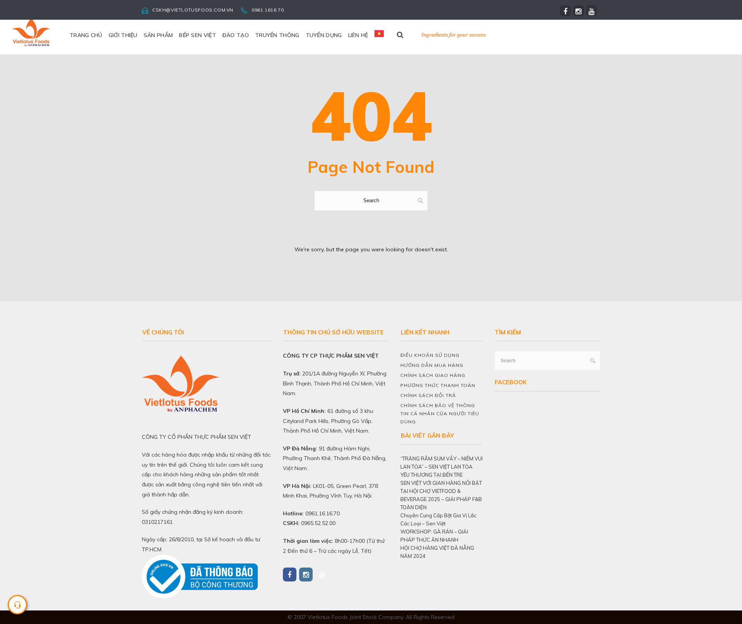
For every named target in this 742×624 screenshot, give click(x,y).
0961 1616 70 (268, 10)
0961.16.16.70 (322, 513)
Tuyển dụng (324, 35)
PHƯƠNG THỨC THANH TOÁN (437, 385)
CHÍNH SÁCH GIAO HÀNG (432, 375)
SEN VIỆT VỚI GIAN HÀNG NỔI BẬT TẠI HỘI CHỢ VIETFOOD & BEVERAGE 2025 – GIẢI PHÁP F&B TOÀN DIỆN (441, 495)
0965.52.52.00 (318, 523)
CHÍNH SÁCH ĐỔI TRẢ (428, 395)
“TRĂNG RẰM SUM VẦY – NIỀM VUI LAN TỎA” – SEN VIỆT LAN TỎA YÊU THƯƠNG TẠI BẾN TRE (441, 466)
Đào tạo (235, 35)
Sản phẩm (158, 35)
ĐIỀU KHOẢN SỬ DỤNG (429, 355)
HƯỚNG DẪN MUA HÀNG (431, 365)
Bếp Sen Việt (197, 35)
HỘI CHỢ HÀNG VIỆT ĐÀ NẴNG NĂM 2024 (437, 552)
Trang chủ (86, 35)
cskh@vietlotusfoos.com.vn (192, 10)
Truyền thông (277, 35)
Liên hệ (358, 35)
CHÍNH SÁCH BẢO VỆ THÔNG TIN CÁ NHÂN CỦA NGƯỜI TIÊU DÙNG (439, 413)
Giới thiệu (123, 35)
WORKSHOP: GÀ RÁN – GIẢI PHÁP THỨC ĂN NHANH (434, 536)
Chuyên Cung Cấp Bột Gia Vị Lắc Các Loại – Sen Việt (438, 519)
